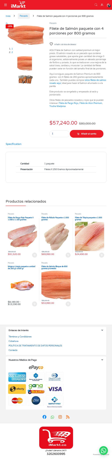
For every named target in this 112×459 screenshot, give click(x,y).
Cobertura (13, 341)
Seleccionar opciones (98, 255)
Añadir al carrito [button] (34, 255)
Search (96, 4)
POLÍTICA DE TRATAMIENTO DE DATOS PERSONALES (35, 346)
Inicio (8, 16)
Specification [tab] (13, 144)
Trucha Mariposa (57, 106)
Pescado (24, 16)
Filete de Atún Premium (90, 103)
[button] (7, 23)
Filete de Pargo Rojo (68, 103)
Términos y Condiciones (20, 336)
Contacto (13, 350)
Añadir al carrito (88, 134)
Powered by (101, 454)
